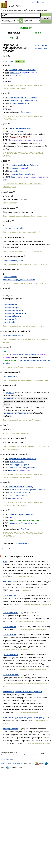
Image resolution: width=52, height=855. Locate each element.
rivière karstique (42, 380)
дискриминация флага (13, 335)
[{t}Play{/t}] (9, 65)
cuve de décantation (13, 310)
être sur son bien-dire (14, 228)
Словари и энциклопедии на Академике (24, 10)
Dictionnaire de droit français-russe (16, 251)
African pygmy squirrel (19, 464)
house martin (15, 75)
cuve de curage (11, 307)
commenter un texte (13, 398)
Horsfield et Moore (27, 69)
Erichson (34, 165)
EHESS (43, 367)
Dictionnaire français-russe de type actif (17, 420)
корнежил (14, 168)
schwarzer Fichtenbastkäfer (22, 174)
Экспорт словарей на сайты (10, 763)
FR (48, 2)
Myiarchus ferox (16, 486)
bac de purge (42, 216)
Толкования (26, 28)
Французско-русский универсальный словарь (21, 367)
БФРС (5, 203)
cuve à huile (10, 322)
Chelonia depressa (18, 514)
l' (11, 354)
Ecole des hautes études (24, 354)
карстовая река (10, 376)
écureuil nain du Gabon (21, 477)
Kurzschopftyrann (17, 495)
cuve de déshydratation (15, 313)
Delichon (13, 69)
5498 (24, 505)
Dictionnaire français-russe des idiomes (18, 232)
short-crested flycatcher (20, 492)
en (36, 354)
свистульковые (16, 131)
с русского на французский (41, 46)
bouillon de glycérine (39, 264)
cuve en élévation (12, 316)
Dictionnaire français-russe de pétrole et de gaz (20, 326)
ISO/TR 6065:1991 (11, 674)
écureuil (12, 470)
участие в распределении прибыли (19, 279)
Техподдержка (18, 755)
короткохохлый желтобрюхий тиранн (26, 489)
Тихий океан (26, 529)
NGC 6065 (7, 581)
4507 (14, 536)
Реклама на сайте (30, 755)
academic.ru (11, 4)
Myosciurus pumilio (18, 458)
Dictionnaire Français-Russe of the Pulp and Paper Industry (25, 446)
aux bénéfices (10, 276)
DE (38, 2)
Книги (38, 33)
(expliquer (9, 392)
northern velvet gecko (19, 103)
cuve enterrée (10, 319)
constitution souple (38, 251)
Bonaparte (26, 128)
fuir (29, 433)
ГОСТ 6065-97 (9, 595)
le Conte (32, 458)
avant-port (13, 203)
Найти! (46, 18)
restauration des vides (11, 449)
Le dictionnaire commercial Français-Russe (19, 284)
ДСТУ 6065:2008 (10, 654)
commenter (38, 420)
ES (43, 2)
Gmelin (29, 486)
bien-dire (37, 232)
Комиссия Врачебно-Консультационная (22, 692)
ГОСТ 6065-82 (9, 626)
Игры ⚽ (14, 37)
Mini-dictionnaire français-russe (14, 433)
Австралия (26, 112)
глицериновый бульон (13, 260)
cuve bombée (10, 304)
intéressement (42, 284)
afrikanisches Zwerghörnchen (22, 467)
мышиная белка (17, 461)
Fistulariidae (15, 128)
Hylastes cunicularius (19, 165)
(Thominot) (32, 97)
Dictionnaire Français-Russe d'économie (18, 339)
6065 (24, 88)
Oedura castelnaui (17, 97)
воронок (13, 72)
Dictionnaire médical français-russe (16, 264)
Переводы (14, 33)
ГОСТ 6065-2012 (10, 612)
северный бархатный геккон (22, 100)
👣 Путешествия (7, 759)
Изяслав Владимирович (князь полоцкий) (23, 717)
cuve (42, 326)
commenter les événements (17, 413)
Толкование (8, 61)
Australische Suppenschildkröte (23, 523)
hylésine (13, 177)
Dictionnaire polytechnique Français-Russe (19, 216)
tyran (11, 498)
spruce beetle (16, 171)
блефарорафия (10, 729)
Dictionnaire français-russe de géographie (19, 380)
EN (32, 2)
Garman (31, 514)
